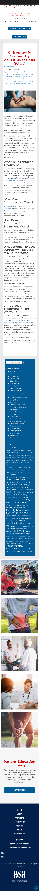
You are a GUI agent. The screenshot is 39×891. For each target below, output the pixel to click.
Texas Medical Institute (14, 547)
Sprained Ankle (15, 426)
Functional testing (16, 393)
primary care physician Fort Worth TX (17, 541)
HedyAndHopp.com (22, 881)
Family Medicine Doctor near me (17, 511)
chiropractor (9, 206)
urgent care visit (27, 551)
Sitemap (19, 840)
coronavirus (9, 472)
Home (19, 810)
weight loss (14, 435)
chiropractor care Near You (13, 465)
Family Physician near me (13, 528)
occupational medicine (25, 536)
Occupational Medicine (18, 405)
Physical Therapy (16, 412)
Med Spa (13, 402)
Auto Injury (14, 374)
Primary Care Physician (18, 419)
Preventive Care (15, 416)
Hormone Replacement (18, 397)
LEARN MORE (20, 790)
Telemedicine (15, 428)
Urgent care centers (24, 549)
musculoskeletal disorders (14, 180)
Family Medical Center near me (19, 490)
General (12, 395)
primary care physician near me (19, 543)
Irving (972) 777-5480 (30, 22)
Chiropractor (10, 67)
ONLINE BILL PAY (19, 37)
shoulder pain (9, 211)
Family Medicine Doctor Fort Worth (18, 502)
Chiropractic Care (18, 455)
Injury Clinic (14, 400)
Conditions (19, 822)
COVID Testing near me (19, 475)
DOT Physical (14, 386)
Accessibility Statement (19, 848)
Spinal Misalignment (17, 424)
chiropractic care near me (13, 79)
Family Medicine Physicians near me (21, 526)
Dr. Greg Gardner (17, 323)
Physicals (13, 414)
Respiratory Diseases (17, 421)
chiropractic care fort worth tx (21, 76)
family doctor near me (18, 483)
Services (19, 826)
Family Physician (16, 390)
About (19, 814)
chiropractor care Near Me (19, 462)
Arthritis (12, 371)
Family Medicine (16, 388)
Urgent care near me (14, 551)
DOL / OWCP (14, 383)
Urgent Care (14, 433)
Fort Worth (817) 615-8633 (11, 22)
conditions (7, 208)
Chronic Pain (14, 379)
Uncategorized (15, 431)
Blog (19, 830)
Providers (19, 818)
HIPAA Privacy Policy (19, 844)
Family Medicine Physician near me (18, 523)
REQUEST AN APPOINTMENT (19, 29)
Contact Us (19, 834)
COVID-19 (13, 381)
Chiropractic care (10, 136)
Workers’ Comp (15, 438)
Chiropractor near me (22, 84)
